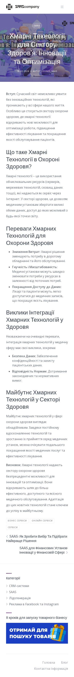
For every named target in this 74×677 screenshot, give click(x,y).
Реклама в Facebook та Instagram (34, 604)
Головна (48, 662)
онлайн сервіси (42, 520)
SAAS (37, 25)
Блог (64, 662)
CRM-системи (19, 586)
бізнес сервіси (17, 520)
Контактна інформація (51, 669)
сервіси (13, 527)
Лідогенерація (20, 598)
